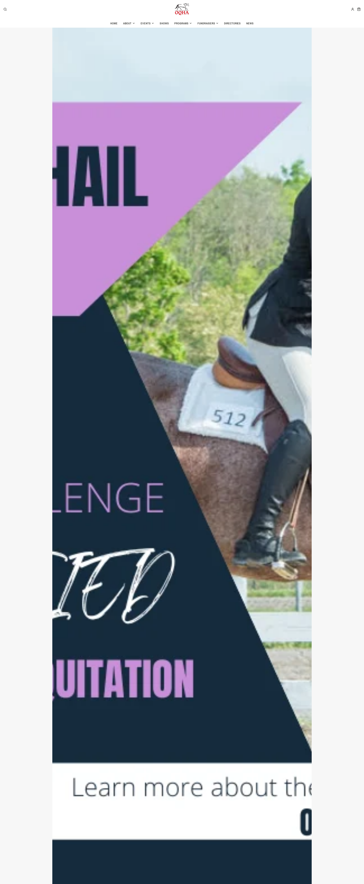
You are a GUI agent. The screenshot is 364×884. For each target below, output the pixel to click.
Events (146, 23)
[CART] (359, 9)
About (127, 23)
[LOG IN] (352, 9)
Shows (164, 23)
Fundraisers (206, 23)
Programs (181, 23)
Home (114, 23)
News (250, 23)
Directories (232, 23)
